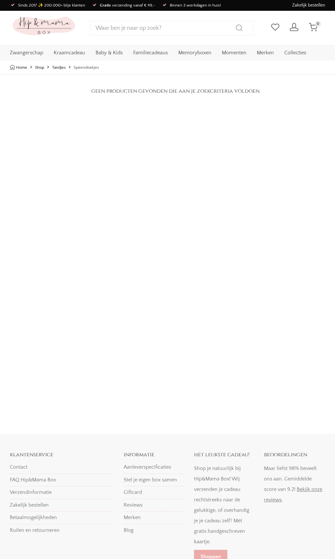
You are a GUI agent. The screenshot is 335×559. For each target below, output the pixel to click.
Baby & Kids (109, 53)
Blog (128, 530)
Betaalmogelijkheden (33, 517)
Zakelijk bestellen (308, 5)
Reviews (133, 505)
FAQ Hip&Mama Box (33, 480)
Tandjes (59, 67)
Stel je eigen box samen (150, 480)
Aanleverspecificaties (147, 467)
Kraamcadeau (69, 53)
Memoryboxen (194, 53)
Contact (18, 467)
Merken (265, 53)
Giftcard (133, 492)
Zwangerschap (26, 53)
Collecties (295, 53)
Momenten (234, 53)
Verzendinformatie (31, 492)
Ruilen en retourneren (35, 530)
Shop (39, 67)
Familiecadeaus (150, 53)
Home (21, 67)
